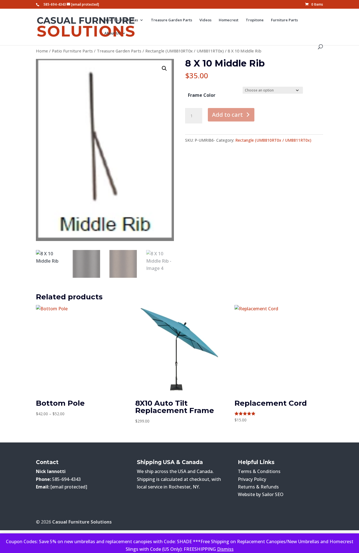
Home (42, 51)
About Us (112, 33)
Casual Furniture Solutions (82, 522)
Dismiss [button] (225, 549)
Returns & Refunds (258, 487)
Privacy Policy (252, 479)
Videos (205, 20)
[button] (164, 68)
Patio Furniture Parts (72, 51)
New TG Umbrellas (121, 20)
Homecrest (228, 20)
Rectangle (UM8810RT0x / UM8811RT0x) (184, 51)
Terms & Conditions (259, 471)
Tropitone (255, 20)
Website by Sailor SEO (261, 494)
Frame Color (201, 95)
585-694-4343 (54, 4)
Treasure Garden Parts (171, 20)
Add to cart (227, 114)
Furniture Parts (284, 20)
